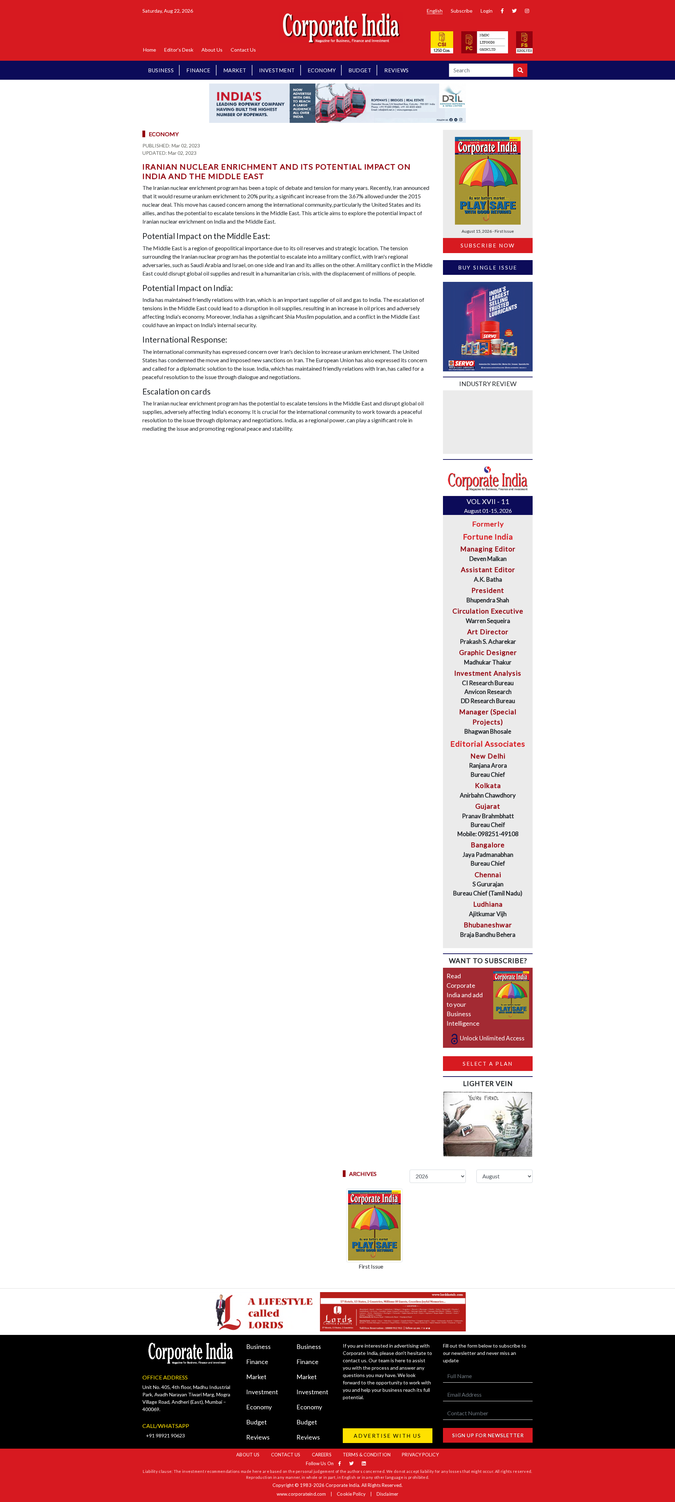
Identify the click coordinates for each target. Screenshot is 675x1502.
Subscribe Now (488, 245)
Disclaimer (387, 1494)
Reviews (396, 70)
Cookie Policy (351, 1494)
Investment (277, 70)
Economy (322, 70)
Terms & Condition (367, 1454)
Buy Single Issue (488, 267)
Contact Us (243, 50)
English (435, 11)
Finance (198, 70)
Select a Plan (488, 1063)
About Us (212, 50)
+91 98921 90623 (165, 1435)
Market (234, 70)
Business (161, 70)
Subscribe (461, 11)
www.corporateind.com (301, 1494)
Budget (359, 70)
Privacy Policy (420, 1454)
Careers (322, 1454)
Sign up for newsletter (488, 1435)
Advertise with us (387, 1435)
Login (487, 11)
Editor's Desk (178, 50)
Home (149, 50)
